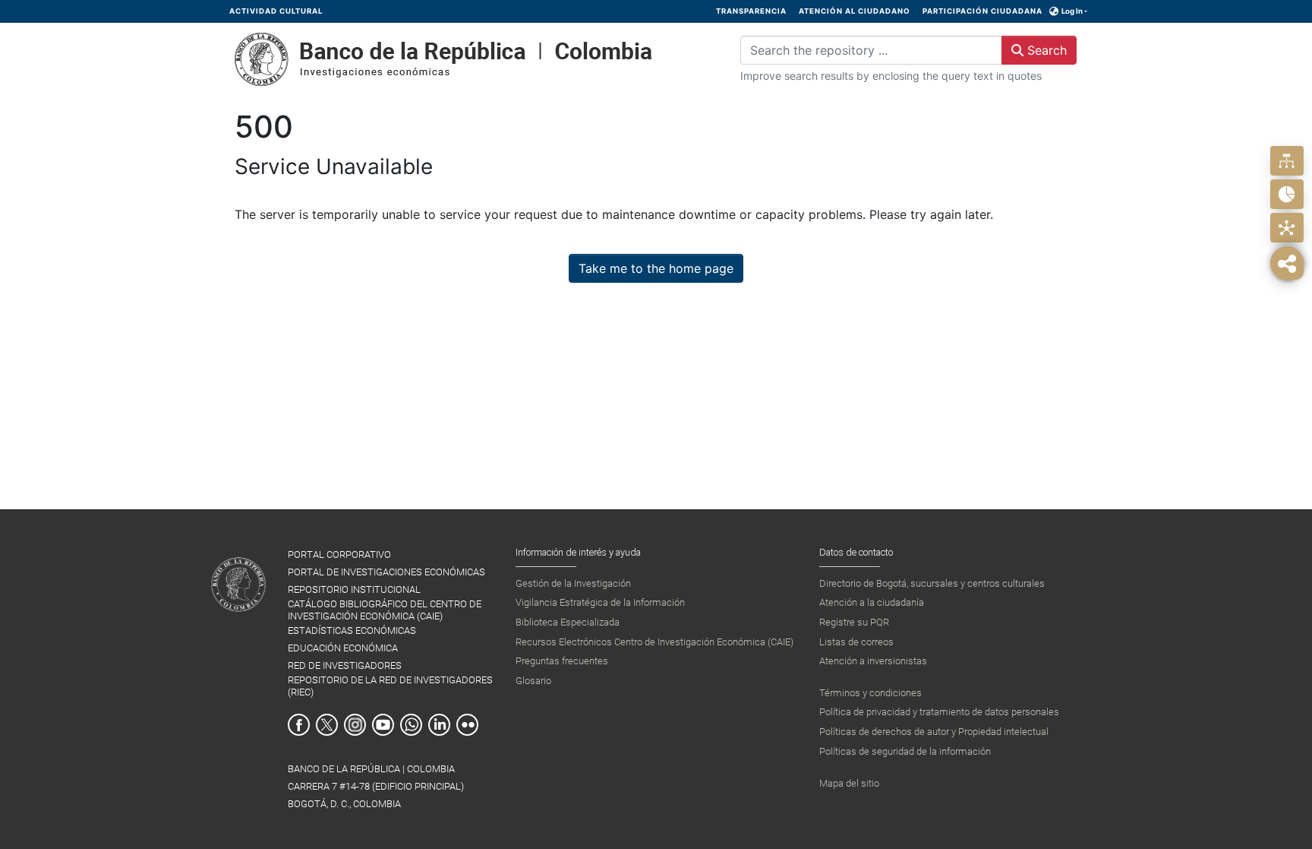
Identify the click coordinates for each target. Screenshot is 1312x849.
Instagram (355, 725)
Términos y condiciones (870, 693)
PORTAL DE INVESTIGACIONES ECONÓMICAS (386, 572)
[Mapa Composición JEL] (1286, 227)
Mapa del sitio (849, 783)
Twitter (327, 725)
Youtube (383, 725)
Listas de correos (856, 642)
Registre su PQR (854, 622)
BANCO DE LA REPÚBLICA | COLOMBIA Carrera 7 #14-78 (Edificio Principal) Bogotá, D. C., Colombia (376, 786)
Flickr (467, 725)
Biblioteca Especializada (568, 622)
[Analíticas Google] (1286, 194)
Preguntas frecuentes (562, 661)
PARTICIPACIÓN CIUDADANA (982, 11)
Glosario (533, 680)
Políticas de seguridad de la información (905, 751)
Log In (1072, 11)
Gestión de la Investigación (573, 583)
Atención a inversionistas (873, 661)
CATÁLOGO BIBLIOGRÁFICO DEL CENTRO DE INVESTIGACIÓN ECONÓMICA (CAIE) (384, 609)
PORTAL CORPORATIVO (339, 554)
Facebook (299, 725)
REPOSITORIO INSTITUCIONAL (354, 589)
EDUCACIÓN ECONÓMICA (343, 648)
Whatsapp (411, 725)
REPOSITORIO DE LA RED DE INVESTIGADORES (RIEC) (390, 685)
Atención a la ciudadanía (871, 602)
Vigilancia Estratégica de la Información (600, 602)
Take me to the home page (656, 268)
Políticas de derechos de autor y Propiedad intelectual (934, 731)
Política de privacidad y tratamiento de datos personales (939, 712)
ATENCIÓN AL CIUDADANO (854, 11)
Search (1045, 50)
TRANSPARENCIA (751, 11)
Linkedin (439, 725)
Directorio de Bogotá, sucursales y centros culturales (932, 583)
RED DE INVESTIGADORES (345, 665)
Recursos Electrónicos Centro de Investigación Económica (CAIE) (654, 642)
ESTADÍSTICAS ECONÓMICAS (352, 630)
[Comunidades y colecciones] (1286, 160)
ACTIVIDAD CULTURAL (276, 11)
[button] (1054, 11)
